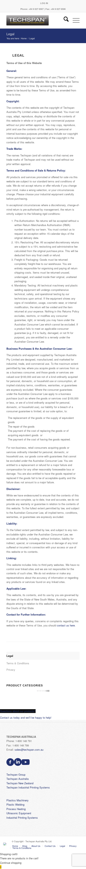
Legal (10, 34)
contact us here (66, 625)
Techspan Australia (17, 779)
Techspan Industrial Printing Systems (28, 787)
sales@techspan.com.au (29, 749)
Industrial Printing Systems (22, 817)
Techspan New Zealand (19, 783)
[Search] (64, 20)
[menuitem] (44, 3)
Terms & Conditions (17, 663)
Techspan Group (15, 774)
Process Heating (16, 809)
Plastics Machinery (17, 800)
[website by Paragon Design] (5, 844)
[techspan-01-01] (35, 20)
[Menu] (74, 20)
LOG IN (44, 3)
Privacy (10, 670)
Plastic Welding (15, 804)
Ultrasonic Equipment (18, 813)
